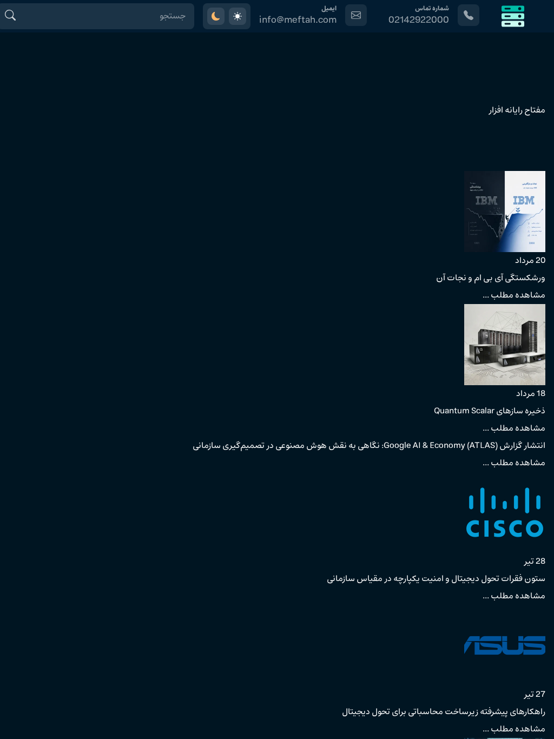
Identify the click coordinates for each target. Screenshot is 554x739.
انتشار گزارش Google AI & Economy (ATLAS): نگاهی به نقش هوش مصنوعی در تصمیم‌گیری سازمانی (369, 445)
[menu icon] (513, 16)
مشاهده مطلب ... (514, 295)
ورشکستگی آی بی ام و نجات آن (490, 278)
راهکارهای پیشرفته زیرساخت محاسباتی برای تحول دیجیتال (443, 711)
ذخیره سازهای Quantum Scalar (489, 411)
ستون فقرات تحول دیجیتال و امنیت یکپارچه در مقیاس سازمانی (436, 578)
